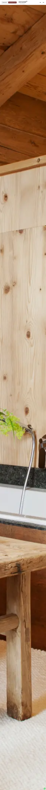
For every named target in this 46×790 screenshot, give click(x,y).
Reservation (12, 2)
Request (5, 2)
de (40, 2)
